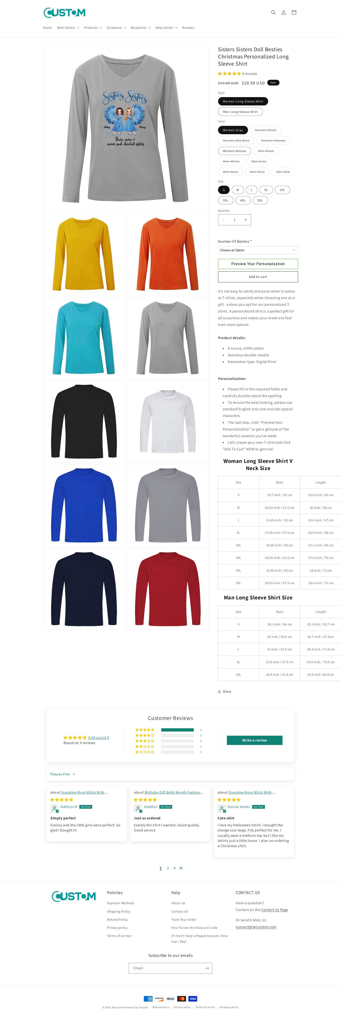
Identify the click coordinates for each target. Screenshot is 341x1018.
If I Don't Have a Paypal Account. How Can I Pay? (199, 939)
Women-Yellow (234, 151)
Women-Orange (275, 141)
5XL (260, 200)
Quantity (224, 211)
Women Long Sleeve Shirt (243, 101)
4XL (243, 200)
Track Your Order (183, 919)
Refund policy (161, 1007)
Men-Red (285, 172)
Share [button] (227, 691)
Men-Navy (233, 172)
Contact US (179, 911)
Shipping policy (229, 1007)
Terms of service (119, 936)
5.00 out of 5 (98, 737)
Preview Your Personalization (258, 264)
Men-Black (268, 152)
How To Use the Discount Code (194, 928)
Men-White (233, 162)
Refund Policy (117, 919)
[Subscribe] (207, 968)
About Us (178, 903)
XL (266, 190)
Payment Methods (120, 903)
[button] (68, 27)
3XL (225, 200)
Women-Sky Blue (238, 141)
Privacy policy (117, 928)
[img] (61, 799)
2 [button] (168, 868)
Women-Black (268, 131)
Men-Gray (261, 162)
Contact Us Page (274, 909)
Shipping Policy (118, 911)
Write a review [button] (254, 740)
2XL (282, 190)
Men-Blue (260, 172)
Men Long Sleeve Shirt (240, 112)
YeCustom (118, 1007)
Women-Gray (233, 130)
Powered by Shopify (136, 1007)
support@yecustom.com (256, 926)
